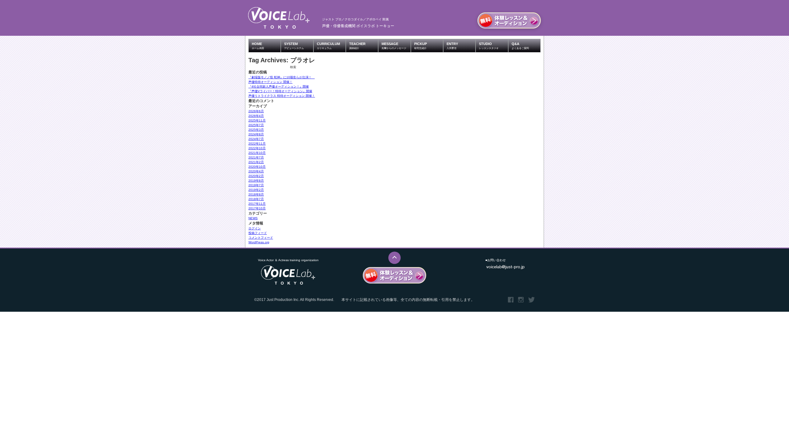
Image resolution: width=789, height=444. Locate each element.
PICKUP (420, 46)
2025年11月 (257, 120)
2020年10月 (257, 166)
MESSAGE (394, 46)
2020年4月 (256, 171)
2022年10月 (257, 148)
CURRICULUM (328, 46)
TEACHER (357, 46)
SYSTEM (294, 46)
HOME (258, 46)
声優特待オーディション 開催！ (270, 82)
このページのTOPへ (394, 258)
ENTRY (452, 46)
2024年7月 (256, 139)
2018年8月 (256, 194)
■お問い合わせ (495, 260)
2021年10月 (257, 152)
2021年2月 (256, 162)
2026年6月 (256, 111)
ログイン (254, 228)
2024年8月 (256, 134)
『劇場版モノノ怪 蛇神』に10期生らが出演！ (281, 77)
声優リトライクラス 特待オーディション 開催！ (281, 95)
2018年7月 (256, 199)
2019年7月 (256, 185)
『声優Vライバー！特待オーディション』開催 (280, 91)
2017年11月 (257, 203)
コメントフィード (260, 237)
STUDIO (489, 46)
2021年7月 (256, 157)
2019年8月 (256, 180)
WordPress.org (258, 242)
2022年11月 (257, 143)
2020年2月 (256, 176)
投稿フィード (257, 233)
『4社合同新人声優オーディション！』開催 (278, 86)
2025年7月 (256, 125)
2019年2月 (256, 189)
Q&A (520, 46)
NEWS (253, 218)
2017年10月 (257, 208)
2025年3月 (256, 129)
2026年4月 (256, 115)
